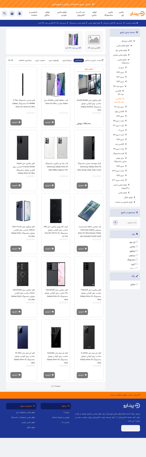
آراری (133, 264)
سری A (122, 130)
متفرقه (132, 268)
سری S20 (120, 81)
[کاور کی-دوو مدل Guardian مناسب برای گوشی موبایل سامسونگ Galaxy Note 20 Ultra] (56, 337)
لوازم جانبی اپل (121, 50)
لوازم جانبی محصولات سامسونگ (23, 417)
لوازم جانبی (123, 193)
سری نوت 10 (119, 107)
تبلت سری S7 (119, 125)
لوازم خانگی (129, 197)
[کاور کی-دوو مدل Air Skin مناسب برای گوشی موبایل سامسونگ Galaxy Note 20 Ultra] (22, 337)
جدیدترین (78, 60)
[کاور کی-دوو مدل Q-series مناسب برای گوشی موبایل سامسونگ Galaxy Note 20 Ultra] (89, 337)
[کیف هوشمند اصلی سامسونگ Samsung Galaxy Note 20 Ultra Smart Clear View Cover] (89, 148)
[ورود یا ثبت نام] (19, 14)
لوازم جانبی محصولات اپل (25, 412)
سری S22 (120, 72)
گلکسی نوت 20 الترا (73, 48)
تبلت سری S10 (118, 171)
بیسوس (132, 255)
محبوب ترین (40, 60)
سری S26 (120, 175)
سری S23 (120, 116)
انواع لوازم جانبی (123, 45)
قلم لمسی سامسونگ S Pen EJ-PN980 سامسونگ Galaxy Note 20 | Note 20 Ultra (23, 103)
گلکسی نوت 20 (94, 48)
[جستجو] (115, 222)
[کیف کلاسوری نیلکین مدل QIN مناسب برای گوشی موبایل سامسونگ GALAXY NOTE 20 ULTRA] (56, 211)
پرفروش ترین (54, 60)
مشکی (132, 284)
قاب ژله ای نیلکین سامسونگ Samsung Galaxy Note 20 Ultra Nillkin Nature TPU (56, 166)
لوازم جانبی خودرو (120, 55)
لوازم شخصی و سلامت (124, 202)
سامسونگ (131, 260)
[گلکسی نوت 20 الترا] (73, 39)
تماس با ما (65, 422)
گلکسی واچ (120, 111)
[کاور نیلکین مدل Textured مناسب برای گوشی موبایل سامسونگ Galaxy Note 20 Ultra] (89, 274)
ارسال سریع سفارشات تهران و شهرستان (72, 4)
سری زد (121, 67)
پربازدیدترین (66, 60)
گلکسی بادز (120, 144)
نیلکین (132, 246)
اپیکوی (132, 251)
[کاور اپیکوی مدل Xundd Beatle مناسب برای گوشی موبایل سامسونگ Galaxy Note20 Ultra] (89, 84)
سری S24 (120, 139)
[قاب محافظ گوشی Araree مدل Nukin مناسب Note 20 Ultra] (56, 84)
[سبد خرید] (12, 13)
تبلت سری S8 (119, 121)
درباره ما (66, 412)
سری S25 (120, 166)
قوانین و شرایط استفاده (60, 417)
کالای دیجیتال (127, 41)
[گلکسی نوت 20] (94, 39)
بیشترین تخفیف (25, 60)
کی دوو (132, 242)
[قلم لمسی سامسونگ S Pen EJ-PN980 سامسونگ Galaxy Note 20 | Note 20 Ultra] (22, 84)
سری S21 (120, 77)
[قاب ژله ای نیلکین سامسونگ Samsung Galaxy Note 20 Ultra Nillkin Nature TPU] (56, 148)
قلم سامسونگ (119, 153)
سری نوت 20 (119, 86)
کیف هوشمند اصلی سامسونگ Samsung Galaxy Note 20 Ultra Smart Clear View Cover (89, 166)
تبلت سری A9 (119, 149)
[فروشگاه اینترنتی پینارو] (137, 14)
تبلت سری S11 (118, 180)
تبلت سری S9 (119, 135)
